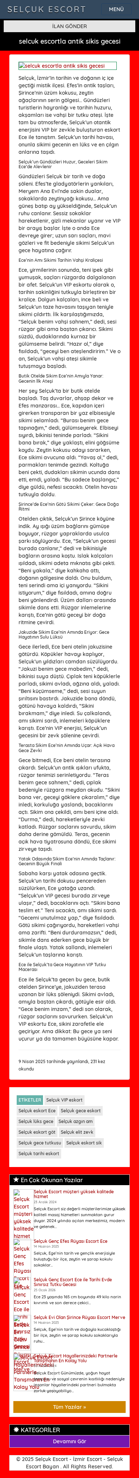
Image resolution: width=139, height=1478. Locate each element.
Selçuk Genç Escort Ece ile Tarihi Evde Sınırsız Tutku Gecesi (73, 1282)
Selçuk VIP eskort (64, 1100)
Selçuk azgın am (76, 1121)
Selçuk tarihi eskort (39, 1153)
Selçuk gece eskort (81, 1110)
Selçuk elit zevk (77, 1132)
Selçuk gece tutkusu (40, 1143)
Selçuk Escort (47, 9)
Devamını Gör (69, 1441)
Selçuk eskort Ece (37, 1110)
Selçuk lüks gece (36, 1121)
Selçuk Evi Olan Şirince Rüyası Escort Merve (79, 1317)
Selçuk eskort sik (84, 1143)
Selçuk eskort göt (37, 1132)
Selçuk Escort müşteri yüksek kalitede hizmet (74, 1194)
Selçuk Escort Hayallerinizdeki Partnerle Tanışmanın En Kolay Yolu (76, 1358)
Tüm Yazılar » (69, 1407)
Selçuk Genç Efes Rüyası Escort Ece (70, 1241)
